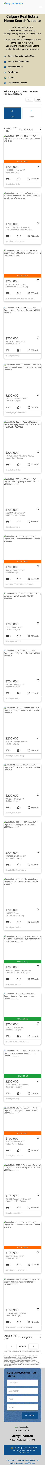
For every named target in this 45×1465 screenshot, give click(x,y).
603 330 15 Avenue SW (15, 1257)
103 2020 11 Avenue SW (15, 171)
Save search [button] (13, 113)
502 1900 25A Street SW (16, 857)
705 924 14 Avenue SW (15, 800)
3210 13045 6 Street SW (17, 285)
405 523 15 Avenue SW (15, 571)
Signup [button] (29, 99)
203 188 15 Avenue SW (15, 685)
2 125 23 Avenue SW (14, 628)
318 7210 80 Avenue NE (15, 1143)
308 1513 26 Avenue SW (15, 514)
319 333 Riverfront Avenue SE (19, 228)
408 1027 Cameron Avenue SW (18, 971)
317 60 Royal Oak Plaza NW (17, 1085)
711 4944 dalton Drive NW (16, 1314)
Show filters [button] (31, 113)
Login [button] (38, 99)
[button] (22, 1450)
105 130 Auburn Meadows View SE (20, 457)
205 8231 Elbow (15, 914)
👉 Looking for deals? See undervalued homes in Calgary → (24, 1450)
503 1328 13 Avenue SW (15, 342)
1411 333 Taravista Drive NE (17, 399)
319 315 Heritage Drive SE (16, 742)
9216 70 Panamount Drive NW (18, 1200)
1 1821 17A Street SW (15, 1028)
